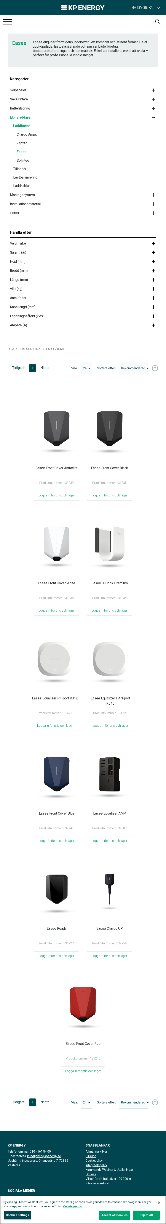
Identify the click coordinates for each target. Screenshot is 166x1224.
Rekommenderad (133, 368)
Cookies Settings (17, 1215)
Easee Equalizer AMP (109, 813)
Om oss (91, 1174)
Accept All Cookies (114, 1215)
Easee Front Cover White (56, 583)
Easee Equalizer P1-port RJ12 (55, 698)
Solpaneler (18, 90)
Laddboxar (21, 126)
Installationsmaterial (25, 204)
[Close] (159, 1202)
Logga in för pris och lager (56, 495)
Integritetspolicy (96, 1165)
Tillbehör (19, 169)
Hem (11, 349)
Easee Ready (57, 928)
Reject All (146, 1215)
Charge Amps (27, 134)
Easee (21, 152)
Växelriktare (19, 99)
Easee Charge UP (109, 928)
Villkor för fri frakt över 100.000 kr (108, 1179)
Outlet (14, 213)
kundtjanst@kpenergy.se (44, 1156)
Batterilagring (20, 108)
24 (85, 368)
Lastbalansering (25, 177)
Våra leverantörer (98, 1183)
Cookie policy (72, 1206)
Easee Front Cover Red (83, 1044)
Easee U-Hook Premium (109, 583)
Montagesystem (22, 195)
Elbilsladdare (20, 117)
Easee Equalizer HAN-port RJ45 (110, 700)
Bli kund (91, 1156)
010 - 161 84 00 (40, 1151)
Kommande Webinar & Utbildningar (109, 1169)
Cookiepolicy (94, 1160)
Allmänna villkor (96, 1151)
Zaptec (22, 143)
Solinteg (23, 160)
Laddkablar (21, 186)
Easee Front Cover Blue (56, 813)
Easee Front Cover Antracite (56, 468)
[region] (83, 1210)
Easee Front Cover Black (109, 468)
